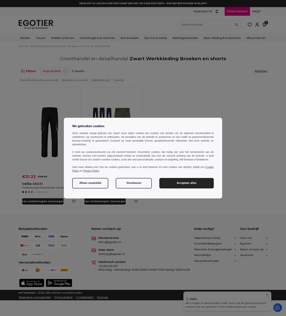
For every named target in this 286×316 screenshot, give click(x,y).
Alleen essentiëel (90, 183)
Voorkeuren (133, 183)
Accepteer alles (186, 183)
